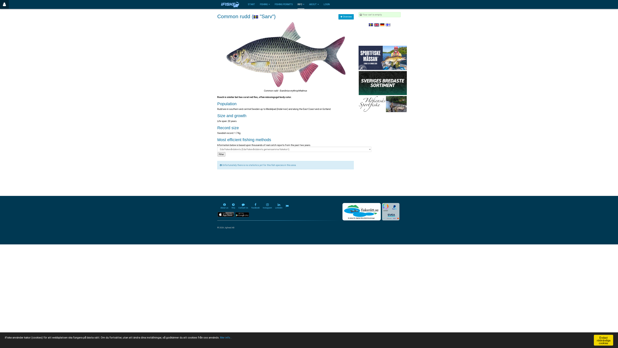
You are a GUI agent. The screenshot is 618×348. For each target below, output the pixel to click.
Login (327, 4)
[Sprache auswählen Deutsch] (382, 25)
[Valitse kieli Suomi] (388, 25)
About (313, 4)
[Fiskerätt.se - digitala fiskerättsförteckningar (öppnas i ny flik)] (361, 211)
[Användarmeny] (4, 4)
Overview (347, 16)
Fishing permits (284, 4)
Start (251, 4)
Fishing (264, 4)
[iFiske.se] (230, 4)
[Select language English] (377, 25)
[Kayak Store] (383, 83)
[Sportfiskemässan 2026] (383, 57)
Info (300, 4)
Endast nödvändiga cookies (603, 340)
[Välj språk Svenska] (371, 25)
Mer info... (226, 337)
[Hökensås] (383, 104)
